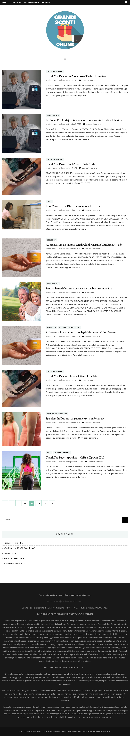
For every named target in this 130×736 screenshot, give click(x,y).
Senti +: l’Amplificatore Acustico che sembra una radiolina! (79, 288)
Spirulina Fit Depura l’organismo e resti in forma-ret (75, 418)
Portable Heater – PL (13, 543)
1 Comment (89, 292)
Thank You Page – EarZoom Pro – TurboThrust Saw (76, 76)
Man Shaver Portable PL (14, 563)
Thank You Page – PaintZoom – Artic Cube (71, 164)
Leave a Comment (89, 80)
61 (46, 502)
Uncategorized (55, 71)
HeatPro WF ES (11, 553)
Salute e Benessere (31, 2)
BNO (49, 453)
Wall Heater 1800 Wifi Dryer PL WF (19, 548)
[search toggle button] (126, 2)
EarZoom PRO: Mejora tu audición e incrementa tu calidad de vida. (84, 120)
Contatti (79, 601)
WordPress (107, 731)
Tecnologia (45, 2)
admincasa (52, 80)
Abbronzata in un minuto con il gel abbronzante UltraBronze (80, 332)
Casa (49, 201)
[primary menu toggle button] (65, 59)
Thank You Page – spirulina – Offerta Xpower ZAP (75, 457)
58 (26, 502)
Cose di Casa (16, 2)
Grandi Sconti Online (39, 731)
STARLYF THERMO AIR (14, 558)
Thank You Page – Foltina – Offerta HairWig (71, 376)
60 (39, 502)
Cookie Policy (67, 601)
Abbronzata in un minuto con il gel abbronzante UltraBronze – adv (84, 244)
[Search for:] (52, 519)
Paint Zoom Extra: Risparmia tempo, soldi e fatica (74, 206)
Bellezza (5, 2)
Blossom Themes (85, 731)
